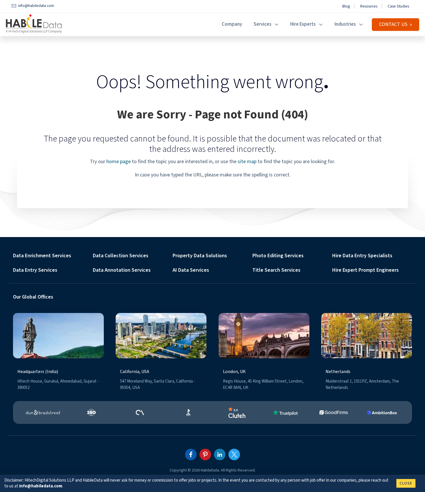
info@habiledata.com (40, 486)
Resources (368, 6)
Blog (346, 6)
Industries (345, 24)
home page (118, 161)
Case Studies (398, 6)
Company (232, 24)
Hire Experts (303, 24)
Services (262, 24)
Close (406, 483)
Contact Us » (395, 24)
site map (247, 161)
